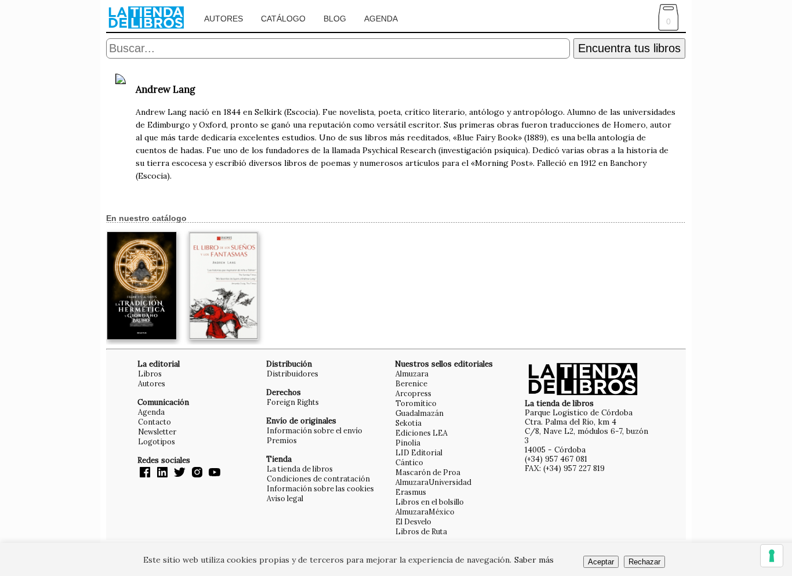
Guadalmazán (419, 413)
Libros (150, 373)
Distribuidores (292, 373)
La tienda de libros (300, 468)
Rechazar (644, 561)
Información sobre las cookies (320, 488)
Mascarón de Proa (427, 472)
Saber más (534, 560)
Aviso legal (285, 498)
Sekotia (408, 423)
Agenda (381, 18)
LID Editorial (418, 452)
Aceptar (601, 561)
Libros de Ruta (421, 531)
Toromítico (416, 403)
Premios (282, 440)
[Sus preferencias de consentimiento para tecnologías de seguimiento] (772, 556)
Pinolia (407, 442)
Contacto (154, 421)
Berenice (411, 383)
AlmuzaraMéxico (425, 511)
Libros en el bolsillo (429, 501)
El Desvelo (413, 521)
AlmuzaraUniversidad (433, 482)
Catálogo (283, 18)
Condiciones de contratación (318, 478)
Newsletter (157, 431)
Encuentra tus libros (629, 48)
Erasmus (410, 492)
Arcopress (413, 393)
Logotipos (156, 441)
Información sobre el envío (314, 430)
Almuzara (411, 373)
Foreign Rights (293, 402)
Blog (335, 18)
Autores (223, 18)
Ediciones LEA (421, 432)
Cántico (409, 462)
